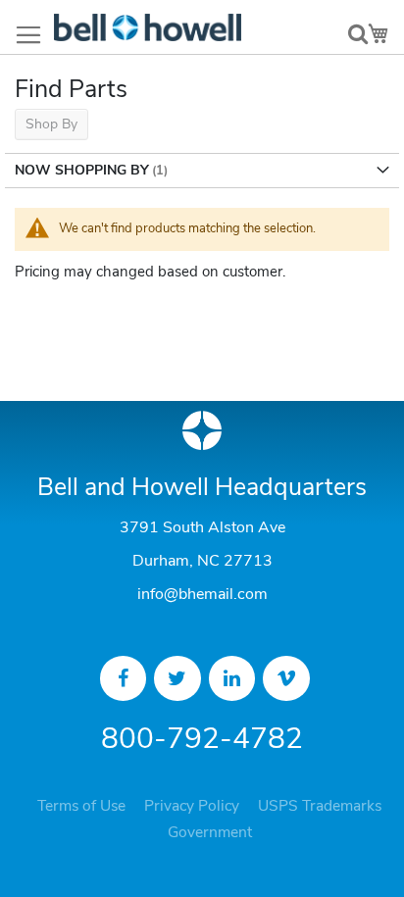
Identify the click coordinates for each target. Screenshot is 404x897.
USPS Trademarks (319, 806)
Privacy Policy (191, 806)
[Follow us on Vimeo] (286, 678)
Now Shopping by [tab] (82, 170)
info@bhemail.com (202, 594)
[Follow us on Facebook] (123, 678)
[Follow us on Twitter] (177, 678)
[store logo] (147, 27)
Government (210, 832)
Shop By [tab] (51, 124)
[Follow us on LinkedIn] (232, 678)
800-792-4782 (202, 739)
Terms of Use (81, 806)
